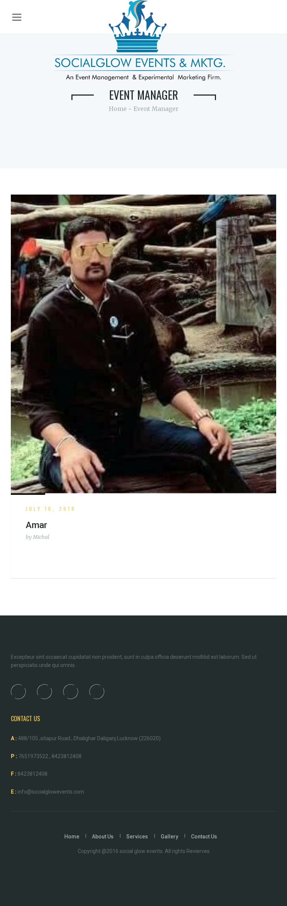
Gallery (169, 836)
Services (137, 836)
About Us (103, 836)
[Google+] (96, 691)
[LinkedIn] (70, 691)
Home (118, 108)
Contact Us (204, 836)
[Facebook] (17, 691)
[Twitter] (44, 691)
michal (41, 537)
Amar (36, 525)
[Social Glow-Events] (143, 39)
